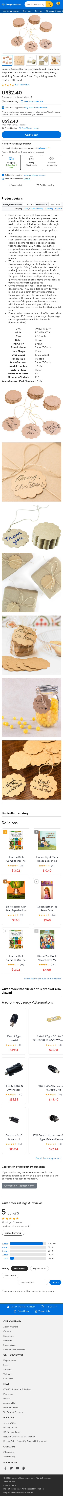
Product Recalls (10, 1407)
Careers (7, 1331)
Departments (13, 10)
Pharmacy (8, 1393)
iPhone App (8, 1451)
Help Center (50, 1306)
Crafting (49, 208)
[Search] (49, 4)
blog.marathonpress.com (35, 107)
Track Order (23, 1311)
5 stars (5, 1243)
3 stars (5, 1251)
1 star (6, 1258)
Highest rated (39, 1268)
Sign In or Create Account (23, 1306)
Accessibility (9, 1402)
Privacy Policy (10, 1427)
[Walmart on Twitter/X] (11, 1468)
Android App (9, 1456)
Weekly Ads (44, 1311)
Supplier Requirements (14, 1349)
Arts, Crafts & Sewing (33, 208)
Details (27, 179)
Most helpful (10, 1275)
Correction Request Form (19, 1185)
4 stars (5, 1247)
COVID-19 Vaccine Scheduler (17, 1389)
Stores (6, 1364)
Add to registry (47, 185)
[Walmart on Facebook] (5, 1468)
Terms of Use (9, 1422)
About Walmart (10, 1326)
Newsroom (8, 1335)
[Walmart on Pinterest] (23, 1468)
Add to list (17, 185)
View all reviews (13, 1232)
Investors (7, 1340)
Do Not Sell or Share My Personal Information (25, 1441)
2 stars (5, 1254)
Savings (38, 10)
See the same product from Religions (42, 978)
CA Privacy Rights (11, 1431)
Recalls (6, 1398)
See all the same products (48, 1158)
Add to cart (31, 134)
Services (27, 10)
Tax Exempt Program (13, 1412)
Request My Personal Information (19, 1436)
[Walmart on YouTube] (17, 1468)
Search (55, 1282)
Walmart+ (8, 1373)
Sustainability (9, 1344)
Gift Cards (8, 1378)
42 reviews (24, 84)
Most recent (19, 1268)
